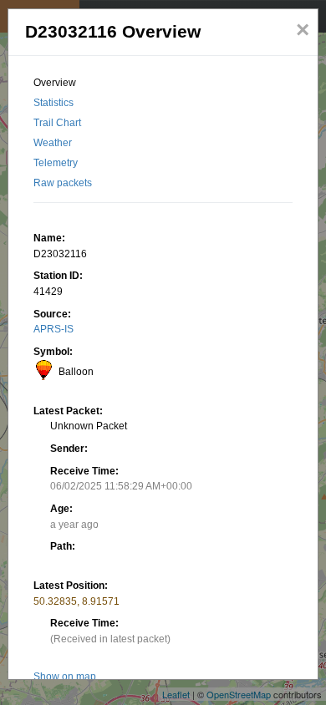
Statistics (53, 103)
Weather (52, 143)
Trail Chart (57, 123)
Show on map (64, 676)
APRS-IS (53, 329)
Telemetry (55, 163)
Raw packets (62, 183)
